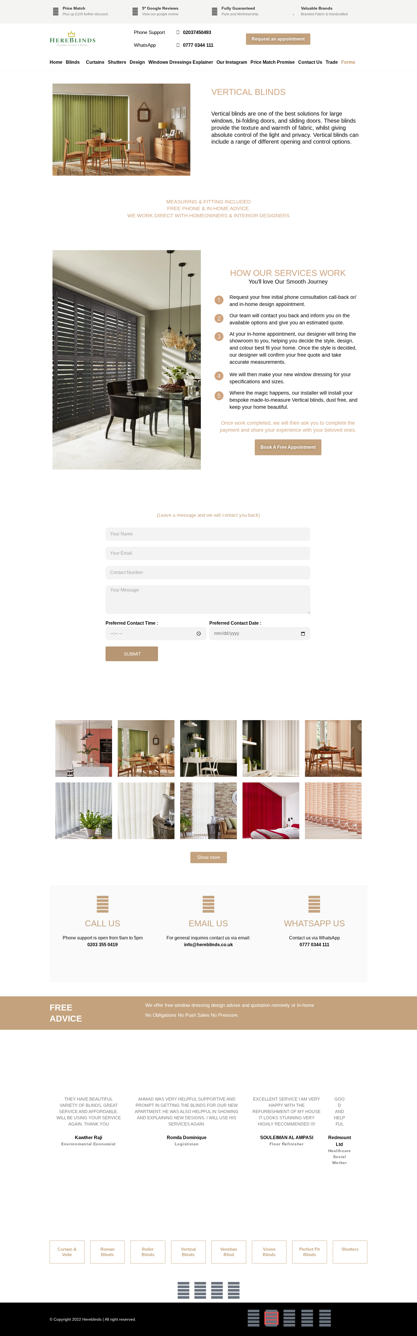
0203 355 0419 (102, 944)
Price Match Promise (272, 62)
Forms (348, 62)
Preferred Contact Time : (132, 623)
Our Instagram (231, 62)
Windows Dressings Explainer (180, 62)
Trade (332, 62)
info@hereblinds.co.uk (208, 944)
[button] (200, 1174)
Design (137, 62)
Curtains (95, 62)
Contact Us (310, 62)
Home (56, 62)
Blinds (73, 62)
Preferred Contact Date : (235, 623)
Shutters (117, 62)
